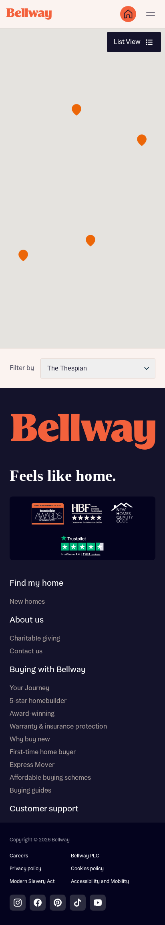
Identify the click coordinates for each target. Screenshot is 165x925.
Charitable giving (35, 638)
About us (27, 620)
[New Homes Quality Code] (122, 513)
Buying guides (30, 790)
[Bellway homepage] (82, 450)
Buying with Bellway (48, 670)
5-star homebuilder (38, 701)
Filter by (22, 368)
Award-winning (32, 714)
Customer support (44, 809)
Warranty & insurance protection (58, 726)
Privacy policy (25, 868)
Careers (19, 856)
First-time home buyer (43, 752)
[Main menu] (151, 14)
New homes (27, 602)
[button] (76, 109)
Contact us (26, 651)
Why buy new (30, 739)
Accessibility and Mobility (100, 881)
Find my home (36, 583)
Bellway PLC (85, 856)
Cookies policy (87, 868)
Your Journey (29, 688)
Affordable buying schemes (50, 778)
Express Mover (32, 765)
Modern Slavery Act (32, 881)
